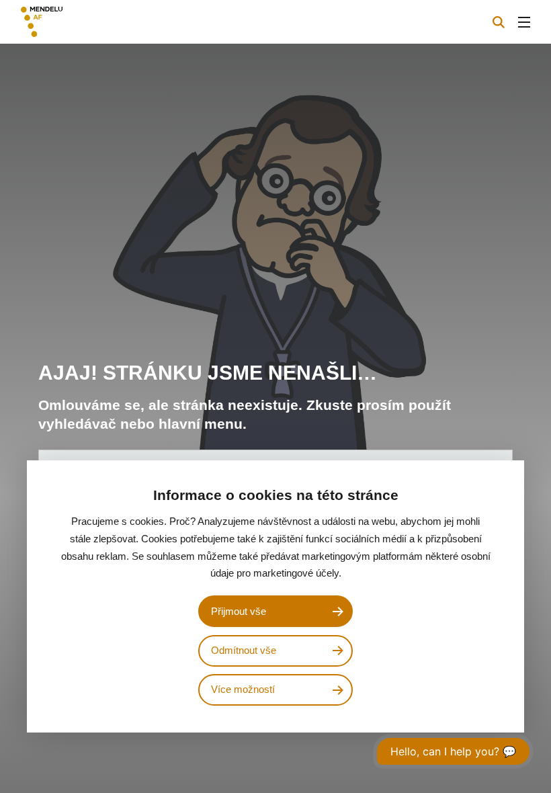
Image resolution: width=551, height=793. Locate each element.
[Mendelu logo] (92, 22)
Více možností (243, 689)
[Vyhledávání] (499, 22)
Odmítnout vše (243, 650)
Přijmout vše (238, 611)
